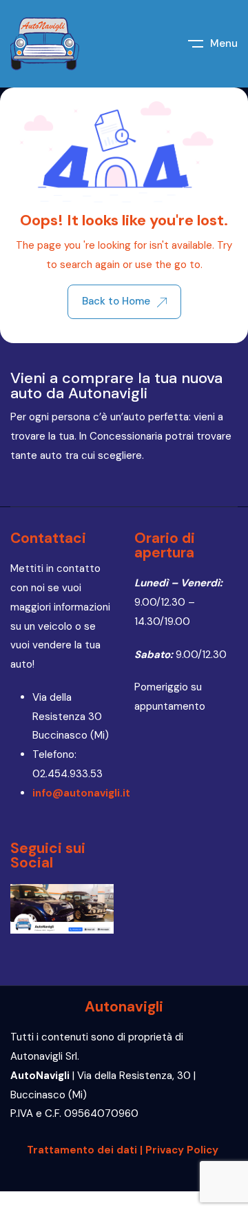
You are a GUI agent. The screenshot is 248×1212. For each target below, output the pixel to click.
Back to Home (116, 301)
